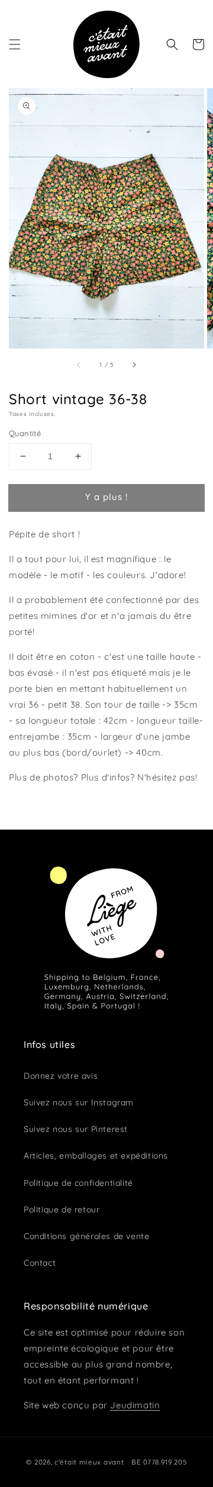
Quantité (25, 433)
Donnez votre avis (61, 1075)
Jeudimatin (135, 1405)
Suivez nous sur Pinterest (76, 1129)
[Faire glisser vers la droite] (134, 364)
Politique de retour (61, 1209)
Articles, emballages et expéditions (96, 1155)
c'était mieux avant (89, 1461)
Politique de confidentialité (78, 1183)
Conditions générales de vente (86, 1236)
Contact (40, 1262)
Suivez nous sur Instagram (79, 1102)
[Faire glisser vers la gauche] (79, 364)
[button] (15, 44)
